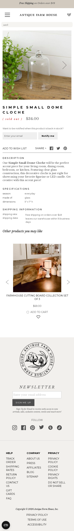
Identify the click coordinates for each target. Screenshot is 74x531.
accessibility (37, 524)
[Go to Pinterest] (65, 149)
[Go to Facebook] (51, 149)
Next (68, 283)
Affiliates (34, 467)
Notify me (48, 135)
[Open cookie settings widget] (6, 525)
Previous (6, 283)
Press (31, 463)
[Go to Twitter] (58, 149)
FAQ (8, 498)
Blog (30, 472)
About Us (33, 458)
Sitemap (32, 476)
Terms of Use (37, 519)
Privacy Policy (37, 514)
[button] (7, 15)
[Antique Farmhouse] (38, 15)
